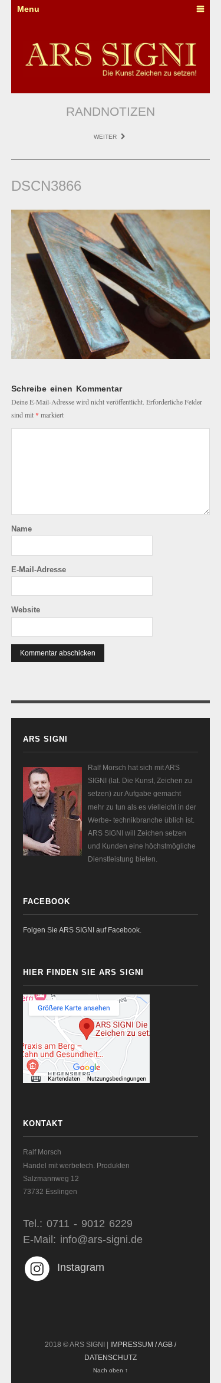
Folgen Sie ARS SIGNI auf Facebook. (82, 930)
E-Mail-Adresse (38, 569)
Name (21, 528)
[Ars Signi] (111, 59)
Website (25, 609)
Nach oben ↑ (110, 1370)
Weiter (106, 136)
